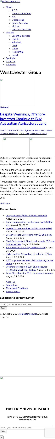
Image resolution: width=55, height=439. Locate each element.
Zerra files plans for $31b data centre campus (29, 273)
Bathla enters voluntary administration (25, 247)
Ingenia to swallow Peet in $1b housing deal (29, 228)
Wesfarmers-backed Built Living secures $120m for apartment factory (26, 268)
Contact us (11, 285)
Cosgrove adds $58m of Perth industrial (26, 215)
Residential (17, 51)
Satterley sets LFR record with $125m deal (29, 234)
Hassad (49, 130)
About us (10, 61)
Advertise (11, 64)
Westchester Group (38, 133)
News (9, 7)
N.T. (14, 16)
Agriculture (29, 130)
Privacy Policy (13, 291)
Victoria (16, 26)
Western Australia (21, 29)
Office (15, 48)
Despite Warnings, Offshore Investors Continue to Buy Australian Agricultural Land (23, 119)
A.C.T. (15, 10)
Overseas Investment (9, 133)
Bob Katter (40, 130)
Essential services (21, 35)
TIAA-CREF (24, 133)
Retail (15, 55)
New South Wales (21, 13)
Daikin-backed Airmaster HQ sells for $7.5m (29, 254)
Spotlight (11, 58)
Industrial (16, 42)
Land (14, 45)
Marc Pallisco (18, 130)
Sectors (10, 32)
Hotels (15, 39)
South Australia (20, 23)
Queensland (18, 20)
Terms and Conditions (17, 288)
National (4, 107)
